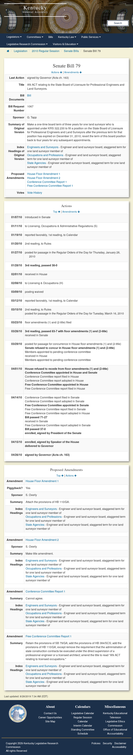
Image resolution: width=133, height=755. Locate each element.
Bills (50, 37)
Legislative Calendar (82, 713)
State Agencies (36, 163)
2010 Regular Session (45, 51)
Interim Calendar (82, 725)
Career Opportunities (50, 717)
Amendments (71, 72)
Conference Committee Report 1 (47, 182)
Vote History (34, 193)
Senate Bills (71, 51)
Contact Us (50, 713)
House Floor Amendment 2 (43, 178)
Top (55, 211)
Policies (96, 743)
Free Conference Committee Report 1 (50, 186)
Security (107, 743)
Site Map (50, 721)
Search (118, 23)
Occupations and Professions (45, 155)
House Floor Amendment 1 (43, 174)
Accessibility (119, 747)
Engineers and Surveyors (42, 147)
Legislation (20, 51)
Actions (55, 72)
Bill (29, 95)
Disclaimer (120, 743)
